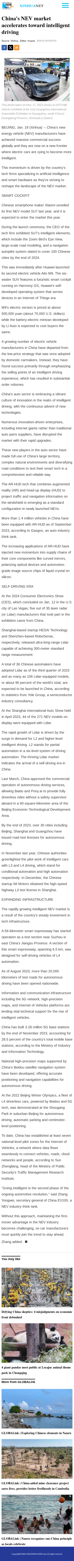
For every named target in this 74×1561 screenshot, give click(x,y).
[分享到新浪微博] (16, 47)
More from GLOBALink (18, 1382)
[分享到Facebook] (4, 47)
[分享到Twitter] (10, 47)
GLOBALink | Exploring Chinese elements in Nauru (36, 1433)
